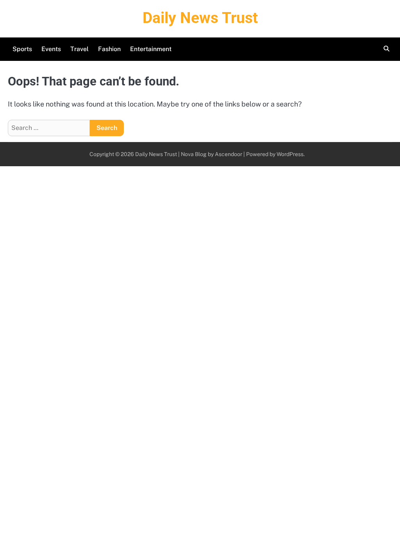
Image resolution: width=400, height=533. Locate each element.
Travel (79, 49)
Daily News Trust (200, 18)
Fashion (109, 49)
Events (51, 49)
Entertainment (150, 49)
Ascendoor (228, 154)
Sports (22, 49)
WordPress (290, 154)
